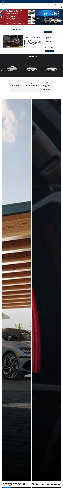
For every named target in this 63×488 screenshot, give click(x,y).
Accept (57, 484)
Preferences (42, 484)
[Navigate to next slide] (62, 16)
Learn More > (26, 46)
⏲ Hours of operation (48, 41)
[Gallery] (31, 17)
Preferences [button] (9, 485)
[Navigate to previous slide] (0, 16)
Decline (50, 484)
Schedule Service (49, 50)
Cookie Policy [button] (27, 484)
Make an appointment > (46, 89)
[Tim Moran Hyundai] (5, 4)
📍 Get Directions (48, 38)
